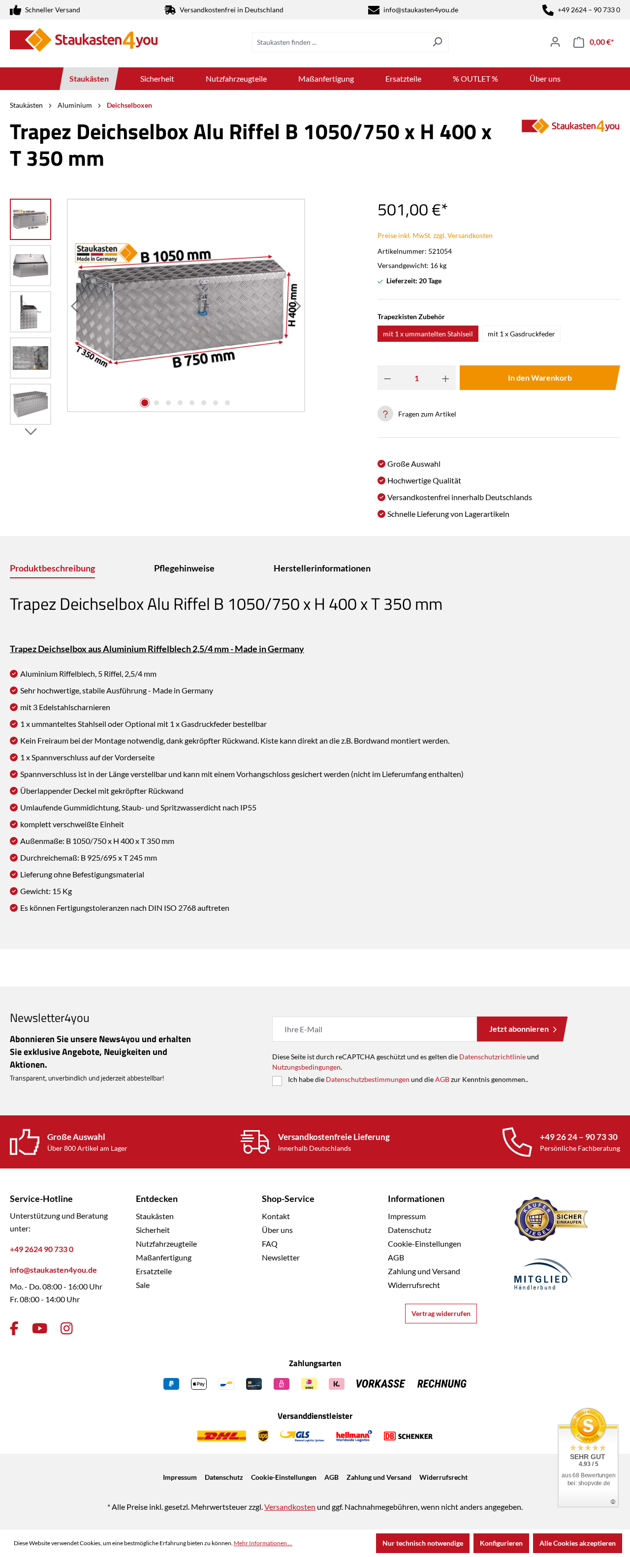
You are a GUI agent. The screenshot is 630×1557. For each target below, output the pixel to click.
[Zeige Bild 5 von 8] (192, 402)
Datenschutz (409, 1229)
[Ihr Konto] (555, 42)
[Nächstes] (296, 306)
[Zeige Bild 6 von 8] (203, 402)
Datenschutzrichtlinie (492, 1056)
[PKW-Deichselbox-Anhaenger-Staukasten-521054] (186, 305)
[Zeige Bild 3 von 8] (168, 402)
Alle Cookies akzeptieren (577, 1543)
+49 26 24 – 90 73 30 (579, 1137)
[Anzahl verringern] (388, 377)
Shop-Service (288, 1198)
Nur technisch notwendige (422, 1543)
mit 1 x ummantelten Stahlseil (428, 333)
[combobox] (339, 42)
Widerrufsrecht (414, 1284)
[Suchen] (437, 42)
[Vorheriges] (75, 306)
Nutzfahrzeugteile (166, 1243)
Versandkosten (289, 1506)
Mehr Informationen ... (263, 1543)
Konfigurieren (501, 1543)
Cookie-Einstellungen (424, 1243)
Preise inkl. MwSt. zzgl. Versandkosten (435, 235)
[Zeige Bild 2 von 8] (156, 402)
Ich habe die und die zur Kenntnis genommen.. (408, 1079)
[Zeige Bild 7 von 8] (215, 402)
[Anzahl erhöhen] (446, 377)
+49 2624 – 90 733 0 (589, 9)
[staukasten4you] (571, 148)
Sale (143, 1284)
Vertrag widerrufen (441, 1313)
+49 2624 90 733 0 (41, 1249)
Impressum (407, 1216)
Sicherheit (153, 1229)
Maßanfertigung (163, 1257)
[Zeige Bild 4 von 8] (180, 402)
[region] (157, 314)
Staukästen (155, 1216)
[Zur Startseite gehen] (84, 40)
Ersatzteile (154, 1271)
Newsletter (281, 1257)
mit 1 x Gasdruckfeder (521, 333)
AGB (442, 1079)
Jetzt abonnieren (519, 1028)
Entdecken (157, 1198)
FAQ (270, 1243)
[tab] (52, 568)
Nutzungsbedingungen (306, 1067)
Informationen (416, 1198)
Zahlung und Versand (424, 1271)
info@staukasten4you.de (420, 9)
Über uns (277, 1229)
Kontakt (276, 1216)
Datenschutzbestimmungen (368, 1079)
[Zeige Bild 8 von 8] (227, 402)
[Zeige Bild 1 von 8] (144, 402)
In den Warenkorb (540, 377)
